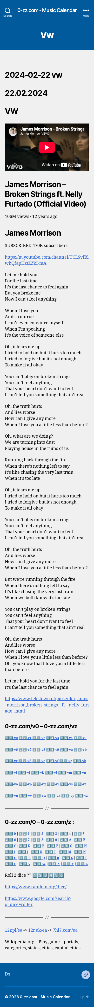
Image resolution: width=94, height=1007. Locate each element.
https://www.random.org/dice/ (36, 887)
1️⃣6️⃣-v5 (80, 738)
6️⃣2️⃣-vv (25, 796)
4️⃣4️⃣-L (50, 852)
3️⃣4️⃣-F (52, 846)
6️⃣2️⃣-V (24, 864)
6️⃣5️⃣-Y (68, 864)
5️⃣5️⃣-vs (66, 784)
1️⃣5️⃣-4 (65, 834)
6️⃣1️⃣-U (10, 864)
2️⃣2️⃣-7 (24, 840)
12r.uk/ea (37, 930)
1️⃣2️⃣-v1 (25, 738)
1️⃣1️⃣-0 (10, 834)
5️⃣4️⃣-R (53, 858)
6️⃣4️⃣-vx (53, 796)
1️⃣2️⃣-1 (24, 834)
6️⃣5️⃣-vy (67, 796)
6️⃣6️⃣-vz (81, 796)
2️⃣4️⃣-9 (51, 840)
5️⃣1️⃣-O (11, 858)
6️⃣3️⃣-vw (40, 796)
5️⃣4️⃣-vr (53, 784)
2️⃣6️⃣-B (79, 840)
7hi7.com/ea (65, 930)
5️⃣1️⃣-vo (11, 784)
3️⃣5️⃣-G (66, 846)
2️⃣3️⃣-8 (37, 840)
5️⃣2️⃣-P (25, 858)
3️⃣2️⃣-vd (25, 761)
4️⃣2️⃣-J (23, 852)
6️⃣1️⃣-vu (11, 796)
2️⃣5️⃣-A (65, 840)
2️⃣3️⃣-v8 (38, 750)
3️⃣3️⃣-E (38, 846)
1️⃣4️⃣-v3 (52, 738)
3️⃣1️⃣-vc (11, 761)
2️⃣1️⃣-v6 (11, 750)
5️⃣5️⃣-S (67, 858)
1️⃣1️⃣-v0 (11, 738)
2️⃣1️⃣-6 (10, 840)
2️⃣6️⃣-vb (80, 750)
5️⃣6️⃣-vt (80, 784)
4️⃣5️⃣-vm (65, 773)
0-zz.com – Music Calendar (45, 996)
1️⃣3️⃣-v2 (38, 738)
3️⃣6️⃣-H (81, 846)
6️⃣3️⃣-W (39, 864)
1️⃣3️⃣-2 (37, 834)
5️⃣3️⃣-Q (39, 858)
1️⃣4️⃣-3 (51, 834)
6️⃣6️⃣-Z (82, 864)
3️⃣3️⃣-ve (38, 761)
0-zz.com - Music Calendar (47, 10)
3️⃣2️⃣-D (24, 846)
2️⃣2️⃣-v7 (25, 750)
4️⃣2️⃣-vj (24, 773)
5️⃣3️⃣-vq (39, 784)
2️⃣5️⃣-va (66, 750)
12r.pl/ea (13, 930)
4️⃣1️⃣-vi (11, 773)
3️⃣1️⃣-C (10, 846)
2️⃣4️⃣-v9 (52, 750)
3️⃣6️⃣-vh (79, 761)
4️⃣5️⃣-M (65, 852)
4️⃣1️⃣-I (10, 852)
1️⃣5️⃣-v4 (66, 738)
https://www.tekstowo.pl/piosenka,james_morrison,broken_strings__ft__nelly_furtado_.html (47, 705)
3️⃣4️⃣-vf (52, 761)
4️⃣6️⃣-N (80, 852)
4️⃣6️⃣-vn (79, 773)
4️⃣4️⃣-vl (51, 773)
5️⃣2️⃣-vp (25, 784)
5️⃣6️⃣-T (81, 858)
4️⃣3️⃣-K (36, 852)
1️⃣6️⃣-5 (79, 834)
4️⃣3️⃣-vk (37, 773)
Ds (7, 973)
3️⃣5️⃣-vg (65, 761)
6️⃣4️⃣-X (54, 864)
